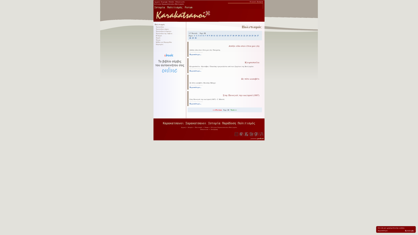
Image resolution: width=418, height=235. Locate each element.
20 (239, 35)
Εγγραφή (164, 2)
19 (236, 35)
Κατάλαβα (409, 230)
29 (193, 38)
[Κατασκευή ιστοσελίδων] (256, 134)
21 (241, 35)
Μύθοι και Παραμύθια (164, 42)
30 (195, 38)
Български (260, 2)
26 (255, 35)
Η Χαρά (159, 35)
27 (258, 35)
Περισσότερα (383, 230)
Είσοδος (171, 2)
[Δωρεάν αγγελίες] (246, 134)
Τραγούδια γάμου (162, 29)
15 (225, 35)
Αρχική (157, 2)
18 (233, 35)
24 (250, 35)
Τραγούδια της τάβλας (164, 33)
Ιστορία (159, 7)
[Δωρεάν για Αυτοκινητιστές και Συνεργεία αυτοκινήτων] (170, 78)
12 (217, 35)
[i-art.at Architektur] (261, 134)
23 (247, 35)
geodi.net (260, 138)
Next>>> (234, 110)
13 (220, 35)
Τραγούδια (160, 27)
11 (214, 35)
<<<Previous (217, 110)
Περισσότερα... (195, 54)
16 (228, 35)
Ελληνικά (253, 2)
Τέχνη (158, 40)
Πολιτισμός (174, 7)
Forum (188, 7)
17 (231, 35)
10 (211, 35)
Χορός (158, 38)
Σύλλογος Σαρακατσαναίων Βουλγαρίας (169, 4)
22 (244, 35)
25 (252, 35)
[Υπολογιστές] (236, 134)
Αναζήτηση (214, 129)
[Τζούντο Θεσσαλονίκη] (241, 134)
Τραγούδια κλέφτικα (163, 31)
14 (222, 35)
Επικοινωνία (180, 2)
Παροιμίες (159, 44)
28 (190, 38)
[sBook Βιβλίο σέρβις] (251, 134)
